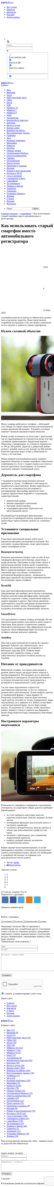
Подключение (13, 161)
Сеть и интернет (14, 176)
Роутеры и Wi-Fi (14, 173)
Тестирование (13, 183)
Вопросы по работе (16, 130)
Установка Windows (16, 193)
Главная (10, 1003)
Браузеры (11, 123)
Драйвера (11, 135)
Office (9, 100)
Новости (11, 9)
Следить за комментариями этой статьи (23, 993)
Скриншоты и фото (16, 178)
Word (9, 115)
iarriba (16, 862)
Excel (9, 95)
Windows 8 (12, 113)
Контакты (11, 12)
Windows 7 (12, 110)
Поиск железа (13, 163)
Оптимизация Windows (18, 153)
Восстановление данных (18, 133)
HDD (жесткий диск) (17, 97)
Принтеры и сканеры (17, 166)
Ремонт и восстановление (19, 171)
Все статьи (12, 7)
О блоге (10, 198)
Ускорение (11, 191)
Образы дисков (14, 150)
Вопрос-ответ (13, 128)
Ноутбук (11, 148)
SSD (9, 105)
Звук (9, 138)
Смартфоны (12, 181)
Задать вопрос (13, 17)
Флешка (10, 196)
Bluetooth (11, 92)
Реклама (10, 14)
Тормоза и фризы (15, 186)
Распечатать (15, 865)
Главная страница (9, 213)
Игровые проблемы (16, 140)
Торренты (11, 188)
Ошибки (11, 158)
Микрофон (12, 143)
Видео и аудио (13, 125)
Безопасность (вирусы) (17, 120)
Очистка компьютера (17, 155)
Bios (9, 90)
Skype (9, 102)
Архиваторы (13, 118)
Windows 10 (12, 107)
